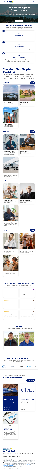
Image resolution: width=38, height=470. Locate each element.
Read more (6, 409)
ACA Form (8, 455)
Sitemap (10, 459)
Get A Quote (19, 21)
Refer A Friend (6, 453)
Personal (6, 82)
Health (5, 230)
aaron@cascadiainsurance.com (8, 465)
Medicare (6, 181)
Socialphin (21, 466)
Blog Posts (24, 453)
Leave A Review (13, 453)
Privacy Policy (5, 459)
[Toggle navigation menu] (33, 2)
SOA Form (29, 453)
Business (6, 131)
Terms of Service (22, 468)
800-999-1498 (28, 464)
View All (32, 82)
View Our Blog (31, 380)
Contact (19, 453)
